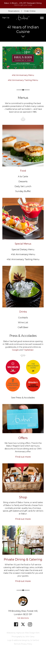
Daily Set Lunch (23, 186)
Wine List (23, 322)
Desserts (23, 181)
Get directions (23, 618)
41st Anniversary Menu (23, 75)
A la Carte (23, 176)
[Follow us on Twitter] (23, 624)
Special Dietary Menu (23, 249)
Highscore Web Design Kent (27, 633)
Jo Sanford (34, 640)
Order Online (30, 11)
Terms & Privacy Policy (23, 644)
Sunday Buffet (23, 191)
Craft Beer (23, 327)
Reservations (13, 11)
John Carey (29, 636)
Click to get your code (23, 5)
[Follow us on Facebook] (16, 624)
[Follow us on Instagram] (30, 624)
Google (15, 350)
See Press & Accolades (23, 397)
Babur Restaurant (23, 17)
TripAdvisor (28, 350)
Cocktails (23, 317)
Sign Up (5, 18)
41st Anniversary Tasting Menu (23, 80)
